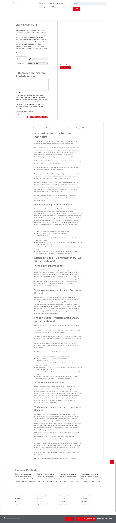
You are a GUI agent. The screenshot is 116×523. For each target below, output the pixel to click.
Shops (65, 7)
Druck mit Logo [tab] (66, 128)
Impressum (108, 518)
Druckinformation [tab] (51, 128)
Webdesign (42, 7)
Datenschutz (100, 518)
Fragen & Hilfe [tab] (80, 128)
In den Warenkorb (39, 117)
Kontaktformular (60, 332)
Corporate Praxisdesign (56, 3)
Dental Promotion (54, 7)
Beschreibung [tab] (37, 128)
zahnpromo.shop (61, 213)
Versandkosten (22, 504)
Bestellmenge (21, 59)
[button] (81, 96)
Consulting (42, 3)
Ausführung (20, 63)
